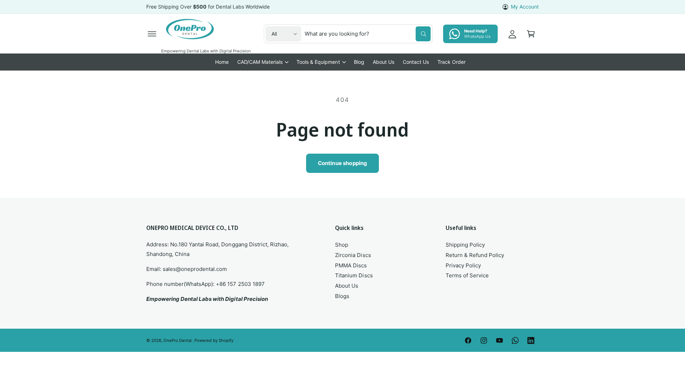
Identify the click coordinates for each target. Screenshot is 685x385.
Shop (341, 244)
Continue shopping (342, 163)
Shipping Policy (465, 244)
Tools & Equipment (318, 62)
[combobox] (367, 34)
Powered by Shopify (213, 340)
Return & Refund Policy (475, 255)
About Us (346, 285)
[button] (152, 34)
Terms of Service (467, 275)
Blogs (342, 296)
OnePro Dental (177, 340)
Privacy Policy (463, 265)
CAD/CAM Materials (260, 62)
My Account (525, 7)
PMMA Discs (351, 265)
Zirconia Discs (353, 255)
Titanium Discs (353, 275)
